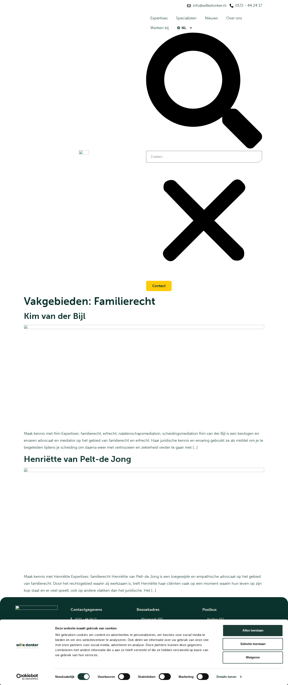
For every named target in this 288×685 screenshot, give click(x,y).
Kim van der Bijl (54, 316)
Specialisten (186, 18)
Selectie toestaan (252, 644)
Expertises (159, 18)
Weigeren (253, 657)
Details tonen (226, 676)
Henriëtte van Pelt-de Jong (77, 459)
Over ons (234, 18)
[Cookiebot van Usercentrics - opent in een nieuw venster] (27, 677)
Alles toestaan (252, 630)
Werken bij (159, 27)
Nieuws (211, 18)
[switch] (124, 676)
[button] (204, 92)
